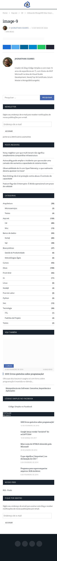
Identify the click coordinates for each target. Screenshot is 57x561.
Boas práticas (8, 248)
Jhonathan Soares (20, 28)
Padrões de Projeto (13, 318)
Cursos (6, 263)
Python (6, 298)
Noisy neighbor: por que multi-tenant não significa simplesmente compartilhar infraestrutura (23, 154)
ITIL (6, 313)
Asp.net (6, 218)
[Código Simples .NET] (27, 4)
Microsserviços (11, 208)
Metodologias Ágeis (13, 258)
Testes (7, 213)
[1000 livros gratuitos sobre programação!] (28, 353)
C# (6, 223)
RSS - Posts (7, 490)
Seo (4, 303)
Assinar (9, 131)
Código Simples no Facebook (19, 398)
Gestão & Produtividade (14, 252)
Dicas (5, 268)
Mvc (6, 228)
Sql (6, 243)
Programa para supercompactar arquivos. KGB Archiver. (34, 469)
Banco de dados (9, 233)
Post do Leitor (9, 293)
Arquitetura (7, 203)
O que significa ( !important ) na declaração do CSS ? (34, 457)
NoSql (7, 238)
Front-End (7, 273)
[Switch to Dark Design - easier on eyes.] (52, 4)
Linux (5, 283)
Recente (7, 415)
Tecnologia (7, 308)
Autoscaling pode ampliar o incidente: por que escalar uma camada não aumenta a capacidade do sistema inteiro (27, 162)
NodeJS (6, 288)
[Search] (48, 4)
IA (4, 278)
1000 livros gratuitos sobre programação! (24, 373)
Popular (7, 413)
